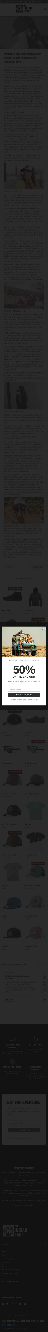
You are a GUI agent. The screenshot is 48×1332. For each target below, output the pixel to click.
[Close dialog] (43, 628)
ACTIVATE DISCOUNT (24, 695)
